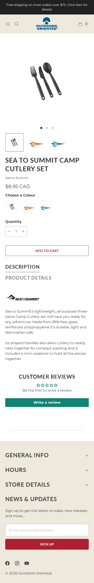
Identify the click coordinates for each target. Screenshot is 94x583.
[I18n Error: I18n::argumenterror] (14, 142)
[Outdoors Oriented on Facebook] (10, 563)
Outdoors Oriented (35, 573)
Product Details (28, 278)
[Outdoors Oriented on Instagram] (19, 563)
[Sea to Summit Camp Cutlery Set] (47, 81)
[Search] (16, 24)
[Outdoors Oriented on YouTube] (29, 563)
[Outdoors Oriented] (47, 24)
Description (22, 267)
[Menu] (7, 24)
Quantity (13, 222)
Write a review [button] (47, 402)
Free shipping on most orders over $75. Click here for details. (47, 7)
